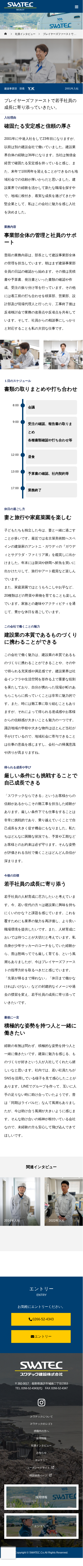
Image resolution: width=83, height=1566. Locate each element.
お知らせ (41, 1452)
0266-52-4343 (43, 1319)
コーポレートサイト (38, 1467)
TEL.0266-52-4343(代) (28, 1388)
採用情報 (41, 1438)
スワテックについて (41, 1416)
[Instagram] (41, 1402)
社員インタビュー (41, 1445)
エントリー (43, 1336)
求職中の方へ (41, 1431)
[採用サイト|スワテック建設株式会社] (41, 1369)
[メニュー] (76, 6)
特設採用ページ (38, 1475)
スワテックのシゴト (41, 1423)
